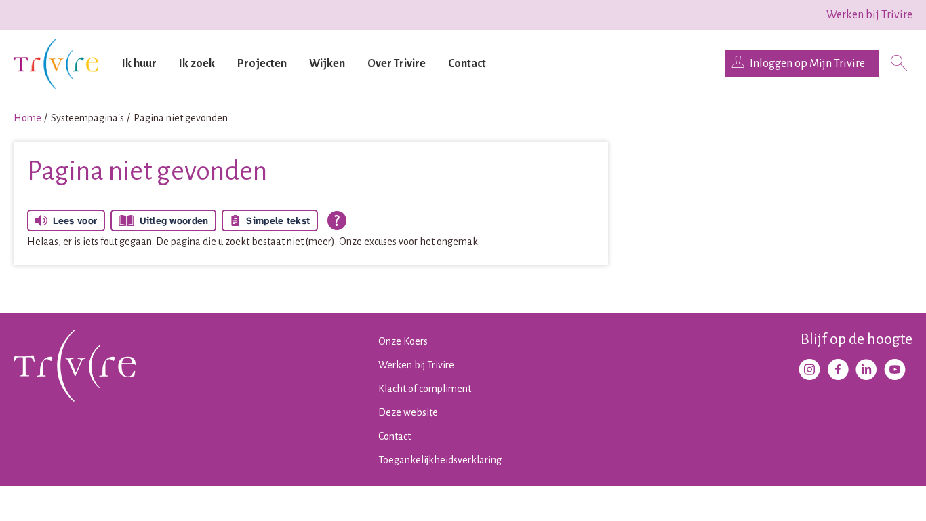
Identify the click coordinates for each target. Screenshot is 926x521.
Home (27, 118)
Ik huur (139, 64)
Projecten (262, 64)
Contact (467, 64)
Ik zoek (197, 64)
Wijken (327, 64)
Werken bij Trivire (869, 15)
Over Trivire (396, 64)
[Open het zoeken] (898, 64)
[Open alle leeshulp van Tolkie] (336, 220)
